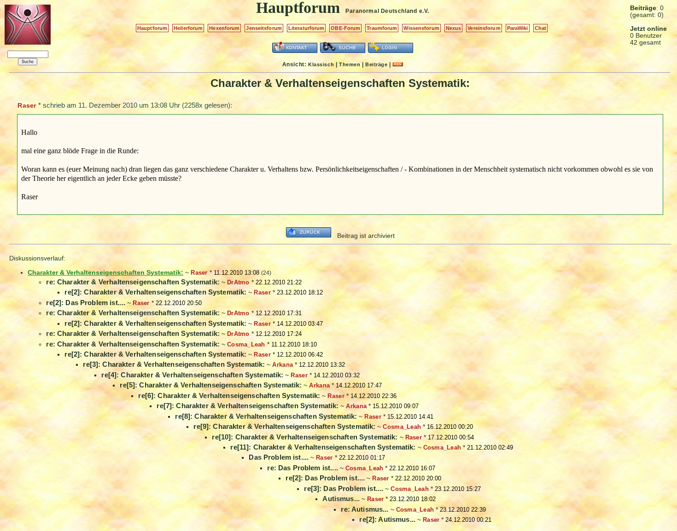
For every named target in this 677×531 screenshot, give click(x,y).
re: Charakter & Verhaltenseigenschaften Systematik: (133, 282)
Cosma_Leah (246, 344)
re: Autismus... (364, 509)
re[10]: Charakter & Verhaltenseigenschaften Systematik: (304, 437)
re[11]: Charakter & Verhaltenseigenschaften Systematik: (322, 447)
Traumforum (382, 28)
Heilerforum (188, 28)
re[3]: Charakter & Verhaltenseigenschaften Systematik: (174, 364)
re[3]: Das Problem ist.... (343, 488)
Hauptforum (152, 28)
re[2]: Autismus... (387, 519)
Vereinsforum (483, 28)
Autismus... (341, 498)
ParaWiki (517, 28)
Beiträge (376, 64)
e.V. (424, 11)
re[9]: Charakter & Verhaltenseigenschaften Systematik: (284, 426)
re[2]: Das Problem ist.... (85, 302)
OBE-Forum (345, 28)
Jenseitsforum (263, 28)
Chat (540, 28)
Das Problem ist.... (279, 457)
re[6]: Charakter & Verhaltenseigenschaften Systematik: (229, 395)
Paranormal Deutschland (381, 11)
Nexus (453, 28)
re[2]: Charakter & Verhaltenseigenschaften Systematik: (155, 292)
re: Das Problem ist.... (302, 468)
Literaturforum (306, 28)
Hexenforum (224, 28)
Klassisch (321, 64)
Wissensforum (421, 28)
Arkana (282, 364)
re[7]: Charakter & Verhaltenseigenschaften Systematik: (247, 406)
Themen (349, 64)
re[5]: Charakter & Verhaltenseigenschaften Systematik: (211, 385)
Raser (27, 105)
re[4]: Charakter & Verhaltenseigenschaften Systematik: (192, 375)
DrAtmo (238, 282)
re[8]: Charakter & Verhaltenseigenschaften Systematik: (266, 416)
